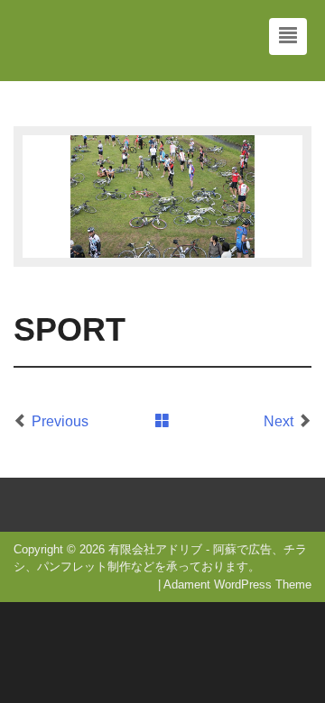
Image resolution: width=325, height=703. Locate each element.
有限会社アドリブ (155, 549)
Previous (60, 421)
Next (278, 421)
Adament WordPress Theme (237, 584)
